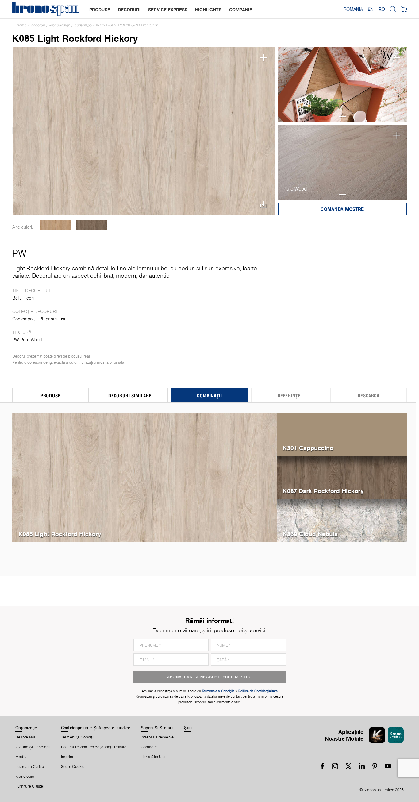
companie (240, 9)
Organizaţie (26, 728)
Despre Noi (25, 737)
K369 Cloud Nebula (310, 533)
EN (371, 9)
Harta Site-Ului (153, 756)
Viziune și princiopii (33, 747)
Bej (15, 298)
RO (382, 9)
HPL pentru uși (50, 319)
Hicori (28, 298)
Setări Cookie (73, 766)
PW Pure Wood (27, 340)
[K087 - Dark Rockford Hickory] (91, 225)
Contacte (149, 747)
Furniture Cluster (29, 786)
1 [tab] (342, 116)
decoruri (129, 9)
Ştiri (188, 728)
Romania (353, 9)
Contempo (83, 25)
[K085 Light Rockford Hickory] (144, 130)
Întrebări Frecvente (157, 737)
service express (167, 9)
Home (22, 25)
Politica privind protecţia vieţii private (93, 747)
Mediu (20, 756)
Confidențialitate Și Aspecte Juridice (95, 728)
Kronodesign (59, 25)
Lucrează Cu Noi (30, 766)
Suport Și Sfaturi (157, 728)
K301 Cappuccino (308, 448)
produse (99, 9)
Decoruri (38, 25)
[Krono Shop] (404, 9)
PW (19, 253)
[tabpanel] (342, 84)
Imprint (67, 756)
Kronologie (24, 776)
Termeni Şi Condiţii (77, 737)
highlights (208, 9)
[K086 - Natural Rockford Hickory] (55, 225)
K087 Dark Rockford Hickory (323, 490)
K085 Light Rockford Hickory (127, 25)
